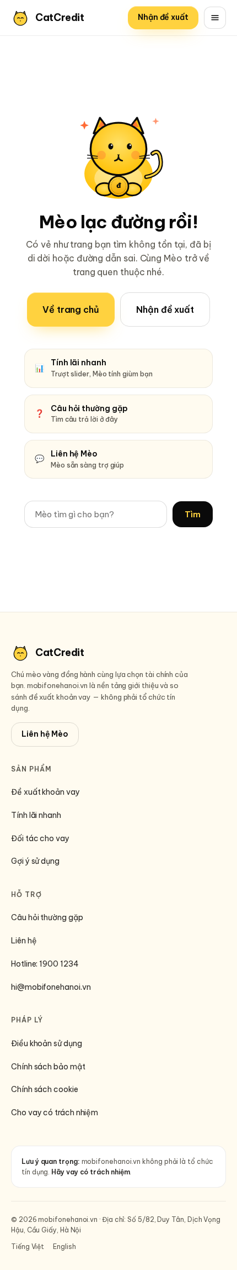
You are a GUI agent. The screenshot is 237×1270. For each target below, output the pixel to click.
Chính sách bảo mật (48, 1067)
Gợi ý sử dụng (35, 861)
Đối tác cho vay (40, 838)
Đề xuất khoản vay (45, 792)
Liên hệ (23, 941)
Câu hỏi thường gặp (47, 917)
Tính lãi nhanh (36, 815)
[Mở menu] (215, 18)
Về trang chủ (70, 309)
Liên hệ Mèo (44, 734)
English (64, 1246)
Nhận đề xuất (163, 17)
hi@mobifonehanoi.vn (50, 987)
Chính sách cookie (44, 1089)
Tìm (193, 514)
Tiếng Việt (27, 1246)
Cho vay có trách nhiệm (54, 1112)
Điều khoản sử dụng (46, 1043)
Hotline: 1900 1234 (45, 964)
